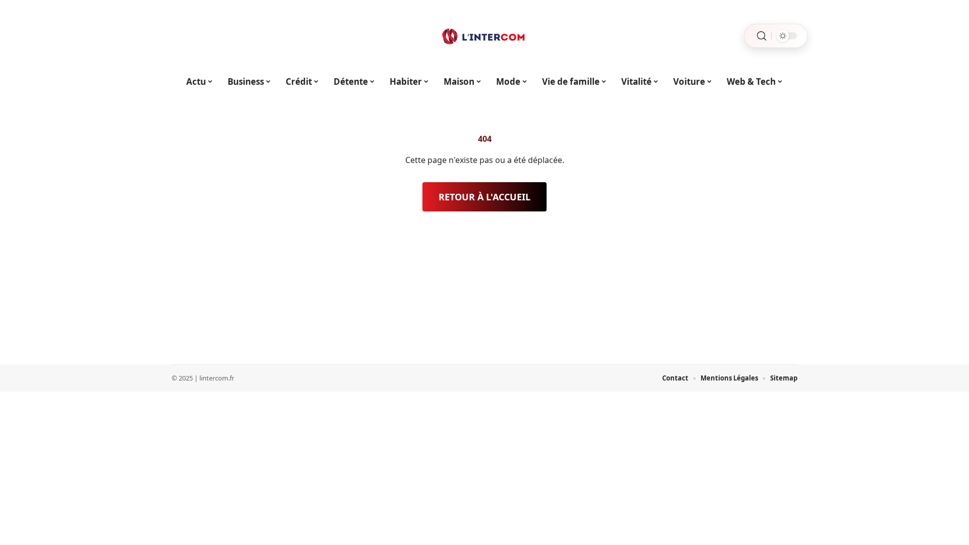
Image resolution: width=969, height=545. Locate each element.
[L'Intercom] (484, 36)
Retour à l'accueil (484, 197)
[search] (761, 36)
